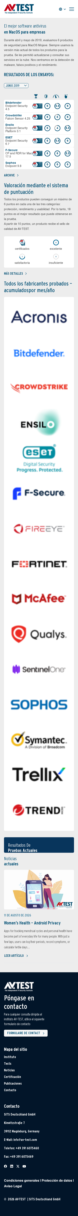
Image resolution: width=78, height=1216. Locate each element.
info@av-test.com (25, 1140)
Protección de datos (57, 1180)
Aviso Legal (13, 1186)
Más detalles (13, 273)
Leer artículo (14, 956)
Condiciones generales (21, 1180)
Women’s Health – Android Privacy (32, 922)
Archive (9, 175)
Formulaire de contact (23, 1033)
